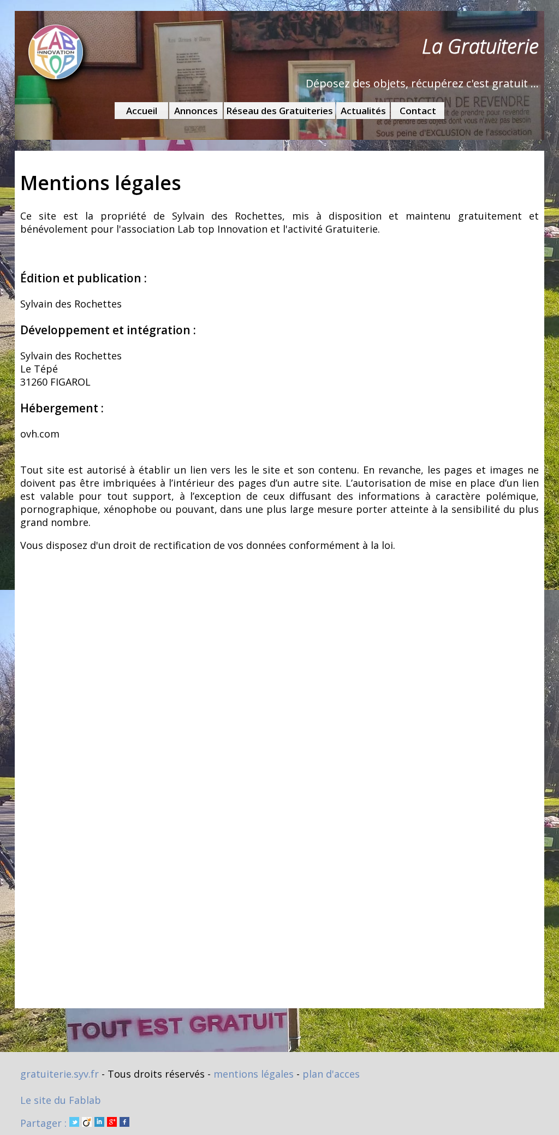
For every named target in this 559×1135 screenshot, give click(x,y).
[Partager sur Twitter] (74, 1123)
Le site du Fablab (60, 1100)
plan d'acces (331, 1073)
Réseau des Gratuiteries (279, 110)
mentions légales (253, 1073)
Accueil (141, 110)
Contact (418, 110)
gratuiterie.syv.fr (59, 1073)
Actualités (363, 110)
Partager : (44, 1123)
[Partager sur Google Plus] (112, 1123)
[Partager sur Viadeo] (87, 1123)
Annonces (196, 110)
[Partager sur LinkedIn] (99, 1123)
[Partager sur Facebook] (124, 1123)
